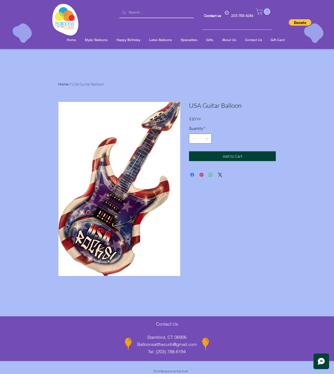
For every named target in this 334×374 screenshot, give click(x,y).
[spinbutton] (200, 138)
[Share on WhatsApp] (211, 175)
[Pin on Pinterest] (201, 175)
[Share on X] (220, 175)
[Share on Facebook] (192, 175)
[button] (264, 11)
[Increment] (207, 138)
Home (63, 84)
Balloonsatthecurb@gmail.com (167, 344)
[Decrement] (193, 138)
